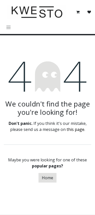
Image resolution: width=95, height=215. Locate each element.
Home (47, 178)
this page (75, 129)
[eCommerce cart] (78, 12)
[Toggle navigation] (8, 27)
